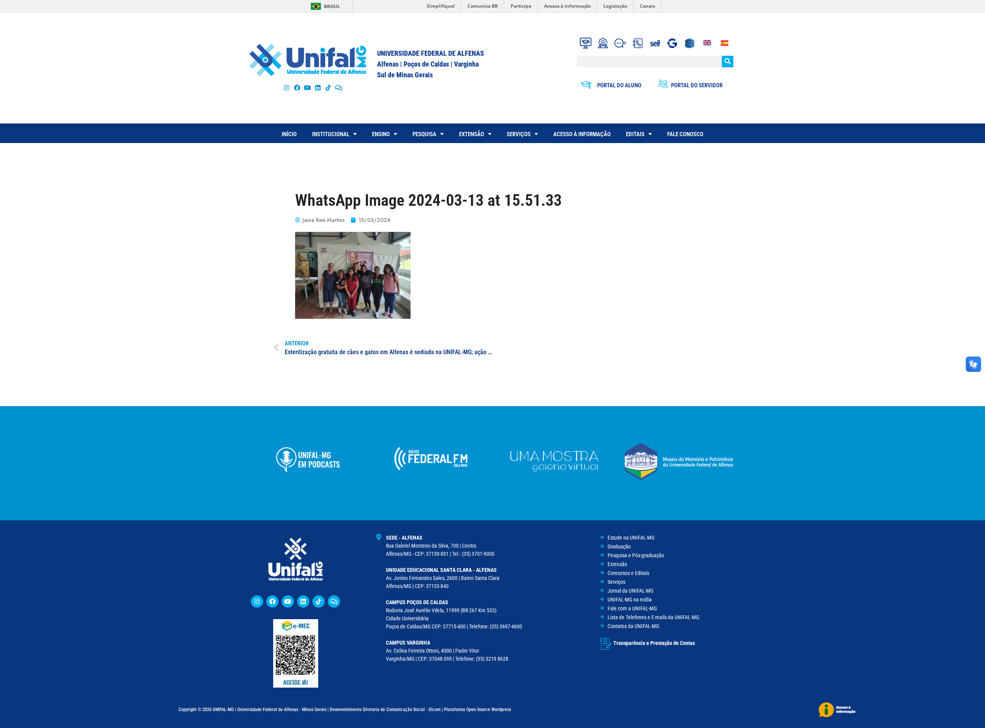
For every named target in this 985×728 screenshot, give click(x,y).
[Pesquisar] (727, 61)
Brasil (332, 6)
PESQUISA (424, 134)
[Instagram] (286, 87)
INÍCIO (289, 134)
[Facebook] (297, 87)
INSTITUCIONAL (330, 134)
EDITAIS (635, 134)
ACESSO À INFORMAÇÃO (582, 134)
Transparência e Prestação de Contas (654, 643)
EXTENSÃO (471, 134)
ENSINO (381, 134)
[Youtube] (307, 87)
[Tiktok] (328, 87)
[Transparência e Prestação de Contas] (605, 644)
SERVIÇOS (519, 134)
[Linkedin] (303, 601)
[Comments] (338, 87)
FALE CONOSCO (685, 134)
